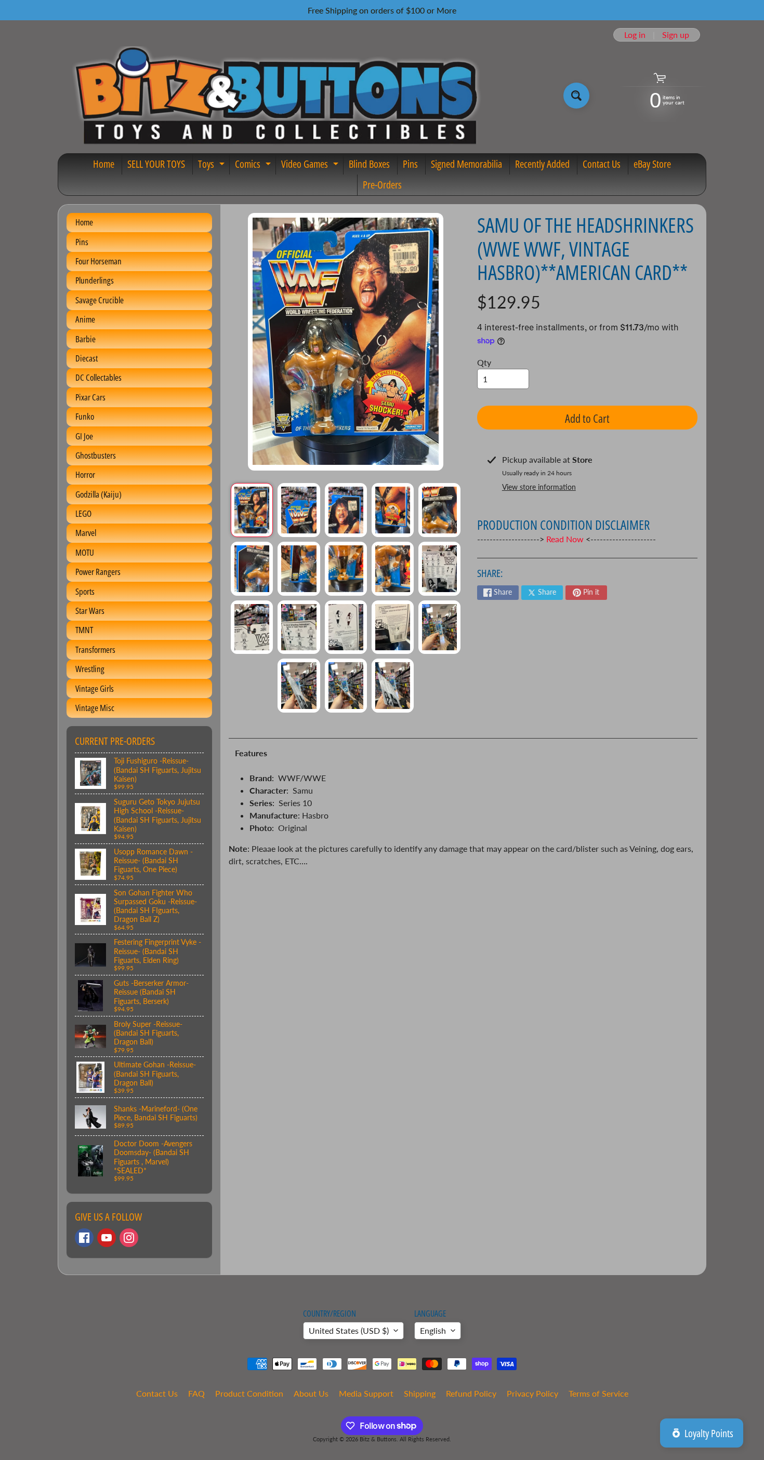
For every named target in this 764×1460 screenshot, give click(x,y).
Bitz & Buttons (378, 1439)
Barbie (85, 339)
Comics (254, 166)
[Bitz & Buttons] (275, 95)
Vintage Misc (94, 708)
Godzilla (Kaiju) (98, 494)
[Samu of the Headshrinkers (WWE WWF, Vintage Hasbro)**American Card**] (252, 510)
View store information (539, 487)
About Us (311, 1393)
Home (103, 164)
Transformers (95, 649)
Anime (85, 319)
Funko (84, 416)
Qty (484, 362)
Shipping (420, 1393)
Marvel (85, 533)
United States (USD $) (349, 1330)
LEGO (83, 513)
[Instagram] (129, 1237)
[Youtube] (106, 1237)
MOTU (84, 552)
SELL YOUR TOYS (156, 164)
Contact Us (602, 164)
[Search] (576, 96)
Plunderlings (94, 280)
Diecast (86, 358)
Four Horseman (98, 261)
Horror (85, 474)
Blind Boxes (369, 164)
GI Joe (84, 436)
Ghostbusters (95, 455)
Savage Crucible (99, 300)
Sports (85, 591)
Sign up (675, 35)
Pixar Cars (90, 397)
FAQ (196, 1393)
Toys (212, 166)
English (433, 1330)
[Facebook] (84, 1237)
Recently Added (542, 164)
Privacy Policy (532, 1393)
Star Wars (89, 611)
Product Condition (249, 1393)
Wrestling (89, 669)
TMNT (84, 630)
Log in (635, 35)
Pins (410, 164)
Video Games (311, 166)
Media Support (366, 1393)
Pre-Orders (382, 185)
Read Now (566, 539)
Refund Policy (471, 1393)
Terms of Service (598, 1393)
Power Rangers (98, 572)
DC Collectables (98, 377)
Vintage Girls (94, 688)
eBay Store (652, 164)
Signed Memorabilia (466, 164)
